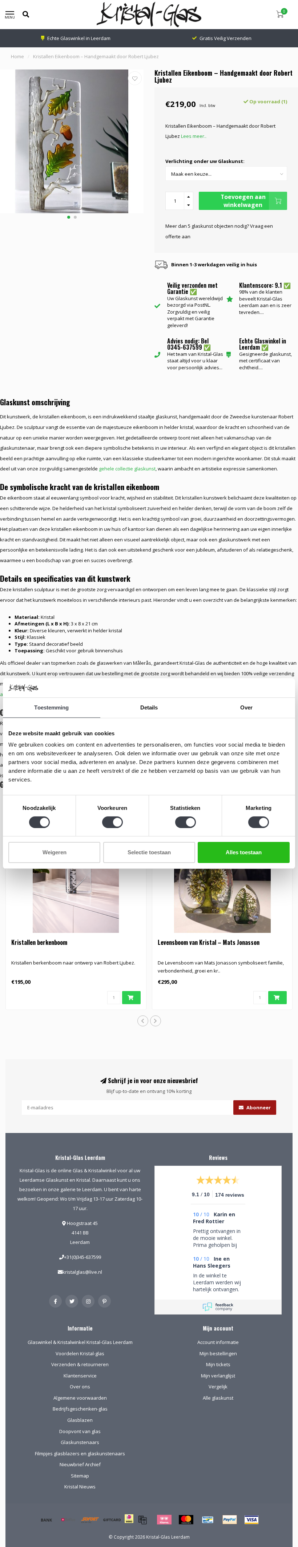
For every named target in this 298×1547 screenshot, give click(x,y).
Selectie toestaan (149, 852)
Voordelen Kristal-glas (80, 1353)
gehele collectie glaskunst (127, 468)
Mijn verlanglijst (218, 1375)
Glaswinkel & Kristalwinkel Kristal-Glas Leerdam (80, 1342)
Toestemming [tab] (51, 707)
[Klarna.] (164, 1519)
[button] (68, 217)
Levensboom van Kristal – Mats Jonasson (208, 942)
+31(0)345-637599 (82, 1257)
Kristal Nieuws (80, 1486)
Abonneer (258, 1107)
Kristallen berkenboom (39, 942)
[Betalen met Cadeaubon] (142, 1519)
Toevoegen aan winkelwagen (243, 201)
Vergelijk (218, 1386)
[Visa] (251, 1519)
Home (17, 56)
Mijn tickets (218, 1364)
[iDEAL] (129, 1523)
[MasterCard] (186, 1519)
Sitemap (80, 1475)
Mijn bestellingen (218, 1353)
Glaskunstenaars (80, 1442)
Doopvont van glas (80, 1431)
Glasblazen (80, 1420)
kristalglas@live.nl (82, 1272)
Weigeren (55, 852)
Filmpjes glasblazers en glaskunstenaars (80, 1453)
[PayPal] (230, 1519)
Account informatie (218, 1342)
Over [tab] (246, 707)
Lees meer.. (193, 136)
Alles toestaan (244, 852)
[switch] (112, 822)
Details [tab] (149, 707)
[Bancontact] (208, 1519)
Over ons (80, 1386)
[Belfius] (68, 1519)
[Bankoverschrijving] (46, 1519)
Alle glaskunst (218, 1398)
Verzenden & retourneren (80, 1364)
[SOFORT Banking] (90, 1519)
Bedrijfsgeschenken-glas (80, 1408)
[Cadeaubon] (112, 1519)
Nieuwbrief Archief (80, 1464)
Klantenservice (80, 1375)
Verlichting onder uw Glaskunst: (205, 161)
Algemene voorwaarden (80, 1398)
